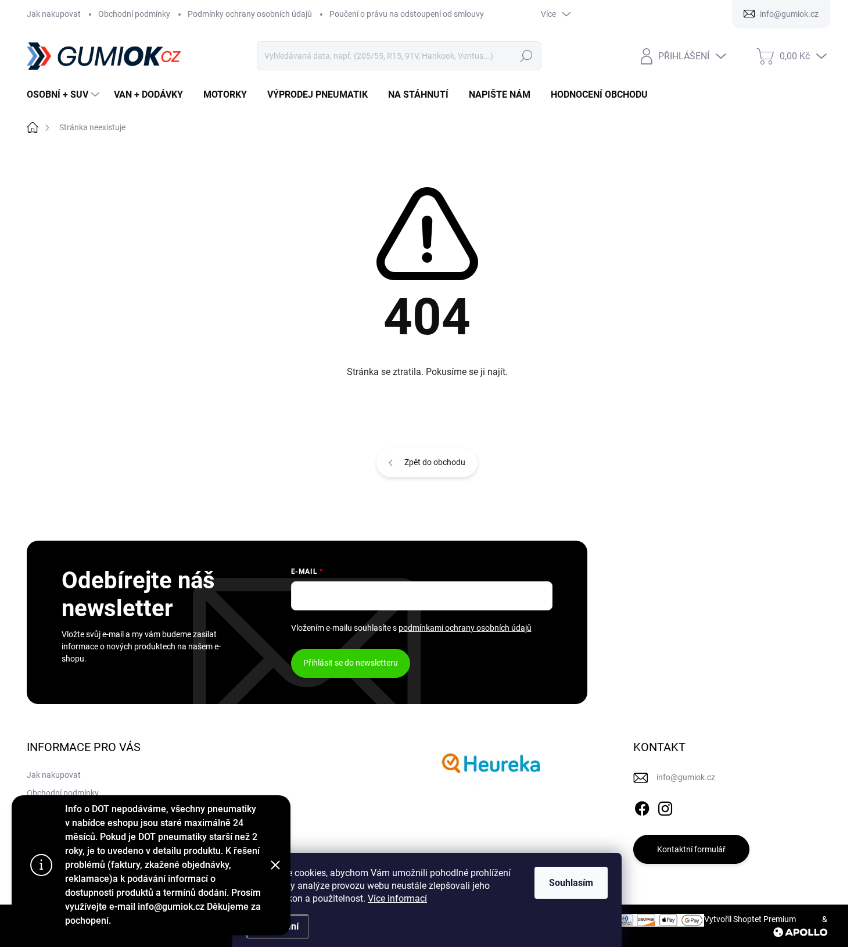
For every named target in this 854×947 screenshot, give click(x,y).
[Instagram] (665, 806)
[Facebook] (642, 806)
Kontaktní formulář (691, 849)
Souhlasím (571, 882)
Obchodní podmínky (134, 14)
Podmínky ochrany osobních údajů (250, 14)
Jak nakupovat (54, 14)
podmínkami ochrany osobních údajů (465, 627)
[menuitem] (64, 94)
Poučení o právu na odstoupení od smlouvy (406, 14)
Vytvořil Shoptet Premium (750, 919)
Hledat (526, 55)
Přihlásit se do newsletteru (350, 662)
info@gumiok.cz (685, 777)
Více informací (397, 898)
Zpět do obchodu (434, 462)
